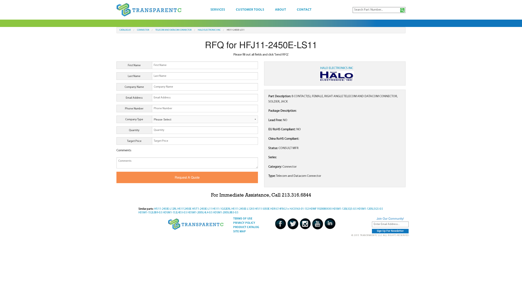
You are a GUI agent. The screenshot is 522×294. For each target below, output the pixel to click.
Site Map (239, 231)
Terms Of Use (242, 218)
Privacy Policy (244, 223)
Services (217, 9)
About (280, 9)
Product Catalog (246, 227)
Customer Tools (250, 9)
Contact (304, 9)
